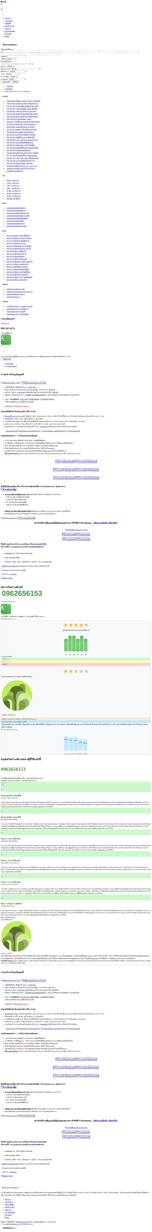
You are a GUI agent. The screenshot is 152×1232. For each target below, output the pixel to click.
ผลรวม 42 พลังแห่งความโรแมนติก (18, 246)
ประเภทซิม (5, 77)
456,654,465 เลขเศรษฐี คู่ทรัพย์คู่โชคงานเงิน (22, 114)
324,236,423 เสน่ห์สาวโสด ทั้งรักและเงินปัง (21, 129)
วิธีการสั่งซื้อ (9, 1205)
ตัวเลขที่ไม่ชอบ (6, 61)
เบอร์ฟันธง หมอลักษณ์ (14, 171)
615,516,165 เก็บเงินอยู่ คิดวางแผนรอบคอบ (21, 155)
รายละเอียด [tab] (9, 363)
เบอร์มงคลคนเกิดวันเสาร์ (15, 223)
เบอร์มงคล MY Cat (13, 297)
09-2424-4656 (39, 1222)
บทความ (8, 29)
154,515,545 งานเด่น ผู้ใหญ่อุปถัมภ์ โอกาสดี (21, 106)
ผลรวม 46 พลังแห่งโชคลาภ (16, 254)
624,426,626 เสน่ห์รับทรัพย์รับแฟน (18, 150)
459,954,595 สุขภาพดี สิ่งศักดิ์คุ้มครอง (19, 142)
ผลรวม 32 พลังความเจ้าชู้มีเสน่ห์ (18, 235)
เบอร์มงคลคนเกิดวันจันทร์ (15, 208)
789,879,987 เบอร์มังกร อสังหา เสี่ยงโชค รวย (22, 103)
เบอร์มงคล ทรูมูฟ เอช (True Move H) (19, 292)
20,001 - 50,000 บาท (13, 193)
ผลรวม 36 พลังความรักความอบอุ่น (19, 238)
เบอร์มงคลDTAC (34, 431)
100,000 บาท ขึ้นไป (13, 198)
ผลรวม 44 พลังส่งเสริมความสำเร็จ (18, 248)
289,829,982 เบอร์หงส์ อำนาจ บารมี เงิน (20, 127)
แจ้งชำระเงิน (9, 26)
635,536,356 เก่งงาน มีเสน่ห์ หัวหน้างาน (20, 161)
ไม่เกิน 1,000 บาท (12, 180)
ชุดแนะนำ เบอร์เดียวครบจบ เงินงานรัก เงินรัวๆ (23, 122)
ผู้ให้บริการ (5, 71)
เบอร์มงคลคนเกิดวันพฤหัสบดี (17, 218)
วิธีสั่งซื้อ (8, 23)
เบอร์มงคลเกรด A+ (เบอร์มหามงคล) (19, 306)
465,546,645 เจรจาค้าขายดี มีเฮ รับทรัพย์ (20, 135)
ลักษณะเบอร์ (5, 69)
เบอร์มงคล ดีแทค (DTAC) (15, 294)
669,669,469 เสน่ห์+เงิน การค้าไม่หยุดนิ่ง (20, 145)
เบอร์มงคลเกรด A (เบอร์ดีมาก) (17, 309)
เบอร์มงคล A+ (10, 553)
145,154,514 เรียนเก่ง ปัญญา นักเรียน (19, 163)
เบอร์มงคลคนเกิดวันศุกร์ (15, 221)
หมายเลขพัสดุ (10, 31)
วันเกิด (3, 59)
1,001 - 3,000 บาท (12, 183)
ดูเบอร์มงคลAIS (11, 431)
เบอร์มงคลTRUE (59, 431)
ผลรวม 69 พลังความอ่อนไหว (16, 280)
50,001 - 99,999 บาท (13, 196)
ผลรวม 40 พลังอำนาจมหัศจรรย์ (17, 241)
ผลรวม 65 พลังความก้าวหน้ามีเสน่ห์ (19, 277)
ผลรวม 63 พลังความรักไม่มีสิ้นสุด (18, 272)
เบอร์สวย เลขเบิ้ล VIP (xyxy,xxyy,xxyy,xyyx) (21, 166)
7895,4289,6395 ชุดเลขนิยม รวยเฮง (18, 119)
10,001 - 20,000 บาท (13, 191)
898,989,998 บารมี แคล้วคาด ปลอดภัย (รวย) (22, 140)
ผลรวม (3, 66)
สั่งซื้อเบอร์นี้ (6, 359)
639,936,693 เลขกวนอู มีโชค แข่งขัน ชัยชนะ (22, 116)
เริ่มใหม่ (15, 82)
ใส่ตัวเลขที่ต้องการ (7, 49)
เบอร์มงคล (9, 21)
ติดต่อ (7, 36)
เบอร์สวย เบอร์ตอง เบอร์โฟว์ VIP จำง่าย (20, 168)
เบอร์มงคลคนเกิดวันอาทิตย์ (16, 226)
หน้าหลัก (9, 86)
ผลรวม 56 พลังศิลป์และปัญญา (17, 267)
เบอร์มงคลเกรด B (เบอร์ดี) (15, 311)
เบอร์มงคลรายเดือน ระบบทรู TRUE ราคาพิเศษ (23, 101)
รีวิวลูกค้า (8, 34)
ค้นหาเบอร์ (6, 82)
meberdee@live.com (22, 1222)
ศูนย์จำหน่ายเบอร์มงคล (10, 566)
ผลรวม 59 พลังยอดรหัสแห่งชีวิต (17, 269)
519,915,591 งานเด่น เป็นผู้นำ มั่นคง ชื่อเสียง (22, 109)
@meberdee (32, 387)
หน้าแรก (8, 18)
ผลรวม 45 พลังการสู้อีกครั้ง (16, 251)
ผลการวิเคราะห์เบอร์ (12, 587)
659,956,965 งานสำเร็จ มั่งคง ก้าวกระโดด (21, 111)
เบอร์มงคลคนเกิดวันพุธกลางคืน (17, 216)
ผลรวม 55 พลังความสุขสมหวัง (17, 264)
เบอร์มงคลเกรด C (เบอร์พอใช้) (17, 314)
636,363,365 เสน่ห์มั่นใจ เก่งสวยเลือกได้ (20, 137)
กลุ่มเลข (4, 56)
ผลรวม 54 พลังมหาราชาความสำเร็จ (19, 261)
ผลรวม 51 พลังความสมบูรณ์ (16, 259)
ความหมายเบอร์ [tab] (11, 366)
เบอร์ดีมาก (4, 340)
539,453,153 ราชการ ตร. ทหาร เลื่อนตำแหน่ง (22, 158)
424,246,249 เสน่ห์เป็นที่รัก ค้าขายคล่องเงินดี (22, 148)
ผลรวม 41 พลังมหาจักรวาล (16, 243)
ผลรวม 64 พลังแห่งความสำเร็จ (17, 274)
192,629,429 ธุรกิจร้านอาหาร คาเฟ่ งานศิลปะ (22, 153)
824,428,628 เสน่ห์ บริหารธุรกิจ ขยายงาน (21, 124)
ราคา (3, 74)
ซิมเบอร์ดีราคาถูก (11, 416)
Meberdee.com (14, 1224)
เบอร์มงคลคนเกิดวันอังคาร (16, 210)
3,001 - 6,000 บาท (12, 186)
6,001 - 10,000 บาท (13, 188)
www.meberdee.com (17, 547)
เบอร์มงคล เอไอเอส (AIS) (15, 289)
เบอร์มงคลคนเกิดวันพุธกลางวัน (17, 213)
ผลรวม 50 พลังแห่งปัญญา (15, 256)
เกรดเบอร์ (4, 79)
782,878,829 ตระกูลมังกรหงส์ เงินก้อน (19, 132)
